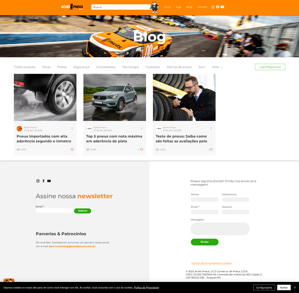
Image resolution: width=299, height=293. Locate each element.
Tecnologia (130, 67)
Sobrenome (229, 194)
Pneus (61, 67)
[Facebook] (43, 181)
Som (201, 67)
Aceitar (284, 287)
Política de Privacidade (146, 287)
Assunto (227, 207)
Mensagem (197, 219)
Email (39, 206)
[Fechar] (295, 287)
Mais (215, 67)
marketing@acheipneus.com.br (75, 246)
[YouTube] (49, 181)
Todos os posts (24, 67)
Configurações (264, 287)
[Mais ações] (73, 129)
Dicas (46, 67)
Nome (194, 194)
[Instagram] (38, 181)
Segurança (81, 67)
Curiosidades (105, 67)
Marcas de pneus (179, 67)
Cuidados (153, 67)
